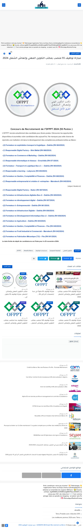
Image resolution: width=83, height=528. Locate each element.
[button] (68, 258)
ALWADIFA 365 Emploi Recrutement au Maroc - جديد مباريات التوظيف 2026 (42, 525)
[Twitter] (31, 475)
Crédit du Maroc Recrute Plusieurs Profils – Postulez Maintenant (47, 367)
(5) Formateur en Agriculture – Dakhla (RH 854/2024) (24, 221)
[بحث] (3, 5)
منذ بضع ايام (76, 289)
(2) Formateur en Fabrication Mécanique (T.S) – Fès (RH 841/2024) (30, 236)
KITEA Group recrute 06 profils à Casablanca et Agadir (50, 406)
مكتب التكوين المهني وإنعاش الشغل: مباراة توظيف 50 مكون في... (16, 294)
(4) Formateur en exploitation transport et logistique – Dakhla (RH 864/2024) (34, 145)
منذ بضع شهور (62, 423)
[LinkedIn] (51, 475)
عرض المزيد (7, 266)
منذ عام (24, 289)
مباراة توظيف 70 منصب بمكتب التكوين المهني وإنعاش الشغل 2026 (69, 323)
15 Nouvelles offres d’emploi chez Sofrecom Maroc (51, 416)
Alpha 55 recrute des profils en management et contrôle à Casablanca (44, 396)
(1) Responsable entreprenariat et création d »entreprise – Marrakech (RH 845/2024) (37, 181)
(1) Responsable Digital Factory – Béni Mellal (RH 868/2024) (27, 150)
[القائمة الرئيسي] (79, 5)
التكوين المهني (75, 53)
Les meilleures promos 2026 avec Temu (66, 517)
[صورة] (75, 368)
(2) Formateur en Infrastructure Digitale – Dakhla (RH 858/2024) (28, 210)
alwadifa (77, 510)
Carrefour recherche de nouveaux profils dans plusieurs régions (46, 377)
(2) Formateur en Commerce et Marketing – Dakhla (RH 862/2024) (29, 155)
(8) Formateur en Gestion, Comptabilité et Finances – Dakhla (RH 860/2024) (33, 176)
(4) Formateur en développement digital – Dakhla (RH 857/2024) (29, 200)
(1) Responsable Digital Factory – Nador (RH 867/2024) (25, 190)
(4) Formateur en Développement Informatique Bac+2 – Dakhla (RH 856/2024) (34, 215)
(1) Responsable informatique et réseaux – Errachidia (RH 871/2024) (30, 160)
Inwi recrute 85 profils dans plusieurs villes (53, 387)
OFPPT (19, 251)
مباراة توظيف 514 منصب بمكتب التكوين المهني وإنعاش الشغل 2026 (69, 294)
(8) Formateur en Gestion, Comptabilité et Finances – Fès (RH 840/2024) (32, 226)
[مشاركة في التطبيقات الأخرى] (34, 258)
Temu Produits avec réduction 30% (68, 514)
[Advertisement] (41, 27)
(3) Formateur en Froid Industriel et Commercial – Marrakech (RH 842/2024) (33, 231)
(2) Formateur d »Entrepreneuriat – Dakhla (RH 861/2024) (26, 205)
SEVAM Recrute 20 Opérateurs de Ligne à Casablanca (50, 435)
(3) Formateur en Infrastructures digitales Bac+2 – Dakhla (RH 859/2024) (32, 195)
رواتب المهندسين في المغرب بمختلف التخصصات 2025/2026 (48, 445)
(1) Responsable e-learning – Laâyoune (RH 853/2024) (25, 171)
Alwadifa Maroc (28, 251)
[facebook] (71, 475)
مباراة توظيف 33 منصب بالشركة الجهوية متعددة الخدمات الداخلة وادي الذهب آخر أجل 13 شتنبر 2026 (36, 455)
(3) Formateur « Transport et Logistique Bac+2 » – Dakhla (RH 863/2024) (32, 166)
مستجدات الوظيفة (41, 251)
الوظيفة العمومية (55, 251)
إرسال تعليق (73, 341)
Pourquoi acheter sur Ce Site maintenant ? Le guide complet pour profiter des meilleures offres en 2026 (35, 427)
